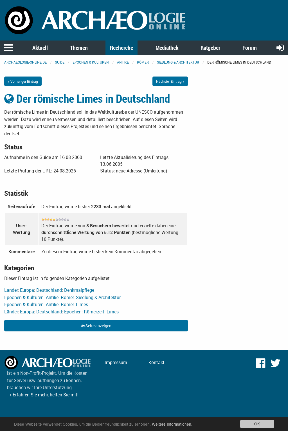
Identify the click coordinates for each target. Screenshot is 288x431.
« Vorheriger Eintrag (23, 81)
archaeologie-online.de (25, 62)
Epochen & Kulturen (91, 62)
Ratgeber (210, 47)
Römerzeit (94, 312)
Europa (27, 290)
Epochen (73, 312)
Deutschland (49, 290)
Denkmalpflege (79, 290)
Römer (143, 62)
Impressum (116, 362)
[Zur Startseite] (96, 20)
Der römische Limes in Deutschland (92, 98)
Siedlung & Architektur (178, 62)
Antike (123, 62)
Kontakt (156, 362)
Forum (249, 47)
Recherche (121, 47)
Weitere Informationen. (172, 424)
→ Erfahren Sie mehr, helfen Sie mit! (42, 395)
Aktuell (40, 47)
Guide (59, 62)
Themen (79, 47)
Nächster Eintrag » (170, 81)
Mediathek (167, 47)
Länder (11, 290)
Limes (82, 304)
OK (257, 423)
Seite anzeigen (98, 325)
